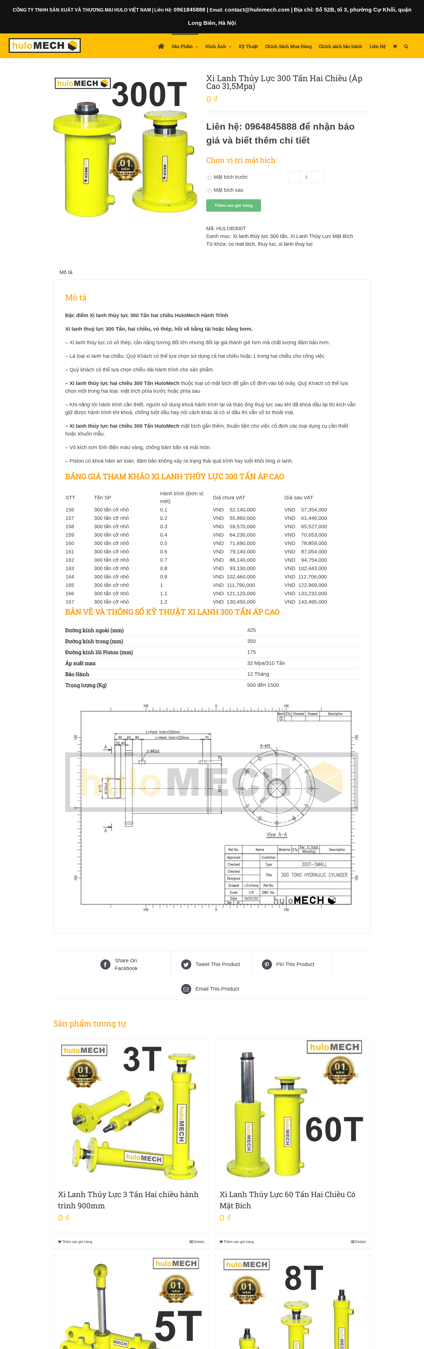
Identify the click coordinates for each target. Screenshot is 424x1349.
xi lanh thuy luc (296, 244)
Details (199, 1242)
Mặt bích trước (230, 177)
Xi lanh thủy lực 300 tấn (260, 236)
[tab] (65, 272)
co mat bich (241, 244)
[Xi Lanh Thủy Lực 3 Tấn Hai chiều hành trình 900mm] (131, 1111)
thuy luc (267, 244)
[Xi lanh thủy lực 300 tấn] (125, 146)
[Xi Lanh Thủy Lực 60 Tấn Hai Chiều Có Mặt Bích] (292, 1111)
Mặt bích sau (227, 190)
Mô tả (65, 272)
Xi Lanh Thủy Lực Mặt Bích (321, 236)
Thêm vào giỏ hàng (234, 205)
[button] (406, 46)
